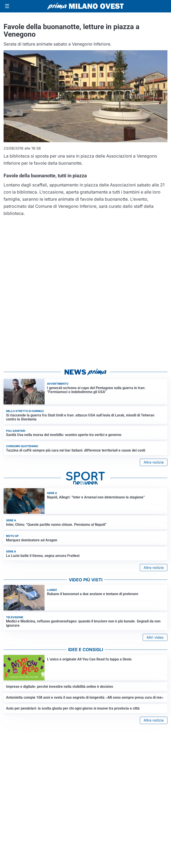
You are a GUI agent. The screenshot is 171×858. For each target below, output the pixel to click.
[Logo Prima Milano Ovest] (85, 6)
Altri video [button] (155, 637)
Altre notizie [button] (154, 462)
